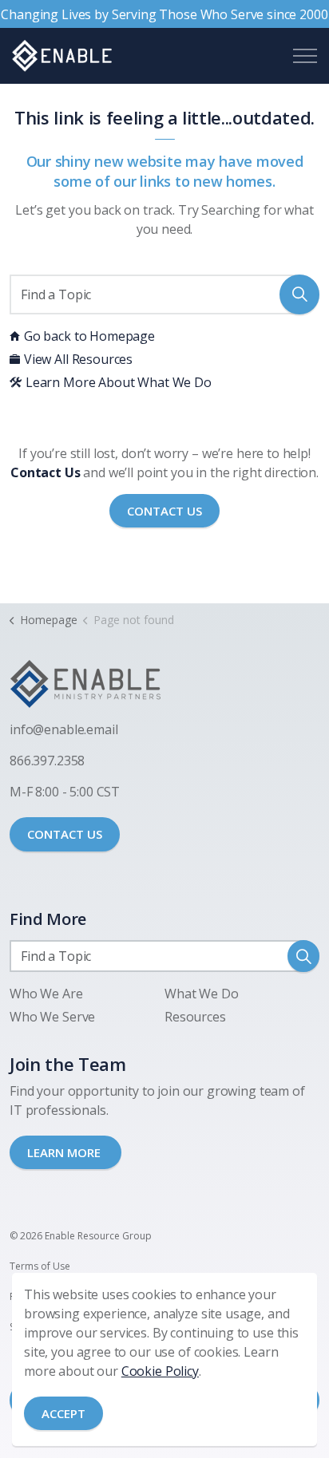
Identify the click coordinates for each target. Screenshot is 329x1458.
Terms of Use (40, 1266)
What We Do (201, 993)
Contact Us (164, 511)
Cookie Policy (160, 1371)
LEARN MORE (65, 1152)
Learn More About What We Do (119, 382)
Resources (195, 1016)
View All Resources (78, 359)
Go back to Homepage (89, 336)
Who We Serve (52, 1016)
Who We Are (46, 993)
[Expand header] (305, 56)
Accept (63, 1413)
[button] (299, 294)
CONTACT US (64, 834)
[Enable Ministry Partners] (62, 56)
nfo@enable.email (65, 729)
